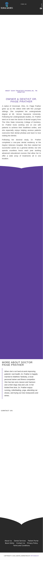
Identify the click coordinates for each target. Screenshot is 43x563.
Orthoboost (34, 556)
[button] (40, 8)
